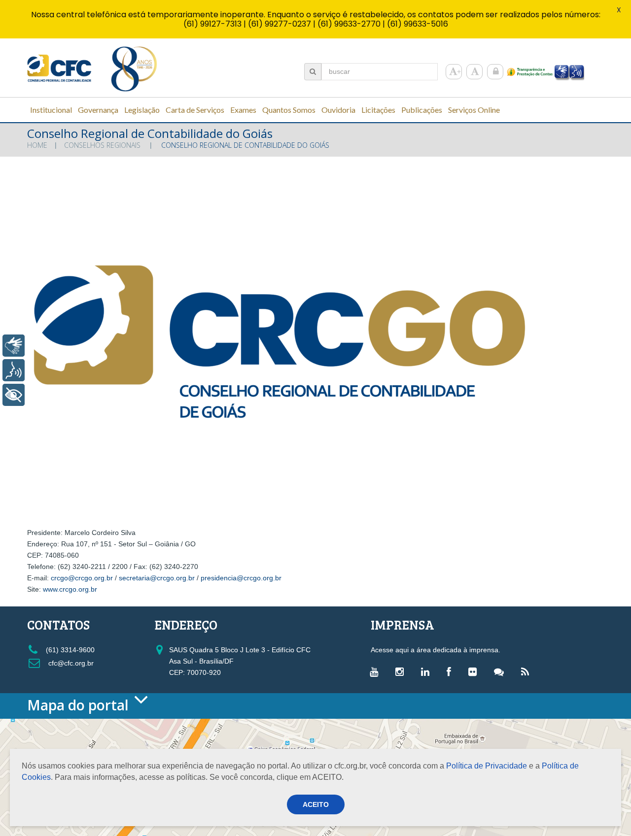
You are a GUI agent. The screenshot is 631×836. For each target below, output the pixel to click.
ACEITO (316, 804)
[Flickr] (475, 671)
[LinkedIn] (428, 671)
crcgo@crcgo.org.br (83, 578)
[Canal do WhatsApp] (501, 671)
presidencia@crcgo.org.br (242, 578)
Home (37, 145)
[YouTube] (376, 671)
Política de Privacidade (486, 766)
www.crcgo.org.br (70, 589)
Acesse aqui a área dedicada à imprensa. (435, 650)
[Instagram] (402, 671)
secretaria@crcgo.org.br (158, 578)
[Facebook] (451, 671)
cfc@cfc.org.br (70, 663)
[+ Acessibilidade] (13, 395)
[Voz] (13, 370)
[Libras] (13, 345)
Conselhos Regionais (102, 145)
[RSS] (527, 671)
